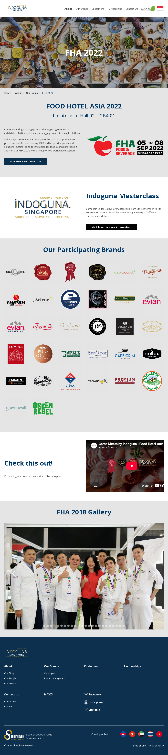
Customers (98, 8)
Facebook (94, 694)
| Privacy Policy (155, 745)
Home (7, 93)
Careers (8, 706)
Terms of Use (138, 745)
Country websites (101, 734)
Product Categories (54, 678)
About (68, 8)
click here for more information (111, 227)
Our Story (9, 673)
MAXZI (48, 694)
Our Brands (81, 8)
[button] (44, 626)
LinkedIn (94, 710)
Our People (10, 678)
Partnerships (115, 8)
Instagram (95, 702)
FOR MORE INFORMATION (25, 161)
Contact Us (132, 8)
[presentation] (14, 574)
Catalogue (49, 673)
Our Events (32, 93)
